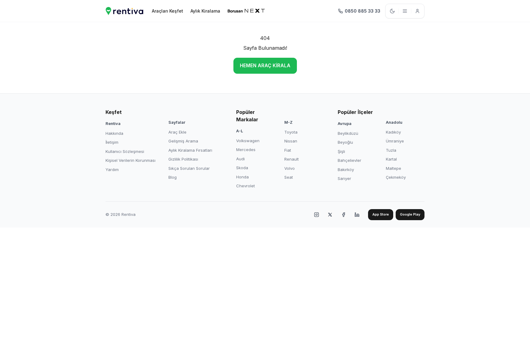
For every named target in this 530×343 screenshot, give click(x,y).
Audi (240, 158)
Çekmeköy (396, 177)
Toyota (291, 132)
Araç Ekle (177, 132)
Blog (172, 177)
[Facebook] (343, 215)
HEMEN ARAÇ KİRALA (265, 65)
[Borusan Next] (246, 11)
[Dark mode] (392, 11)
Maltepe (393, 168)
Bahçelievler (349, 160)
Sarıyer (344, 178)
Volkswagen (247, 140)
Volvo (289, 168)
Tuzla (391, 150)
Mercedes (245, 149)
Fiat (287, 150)
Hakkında (114, 133)
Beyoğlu (345, 142)
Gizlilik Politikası (183, 159)
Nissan (290, 140)
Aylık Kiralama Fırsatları (190, 150)
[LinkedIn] (357, 215)
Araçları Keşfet (167, 11)
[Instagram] (316, 215)
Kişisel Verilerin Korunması (131, 160)
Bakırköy (346, 169)
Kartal (391, 159)
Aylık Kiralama (205, 11)
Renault (291, 159)
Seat (288, 177)
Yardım (112, 169)
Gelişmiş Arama (183, 140)
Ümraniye (395, 140)
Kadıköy (393, 132)
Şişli (341, 151)
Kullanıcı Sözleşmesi (125, 151)
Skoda (242, 167)
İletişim (112, 142)
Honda (242, 176)
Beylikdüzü (348, 133)
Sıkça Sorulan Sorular (189, 168)
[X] (330, 215)
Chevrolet (245, 185)
